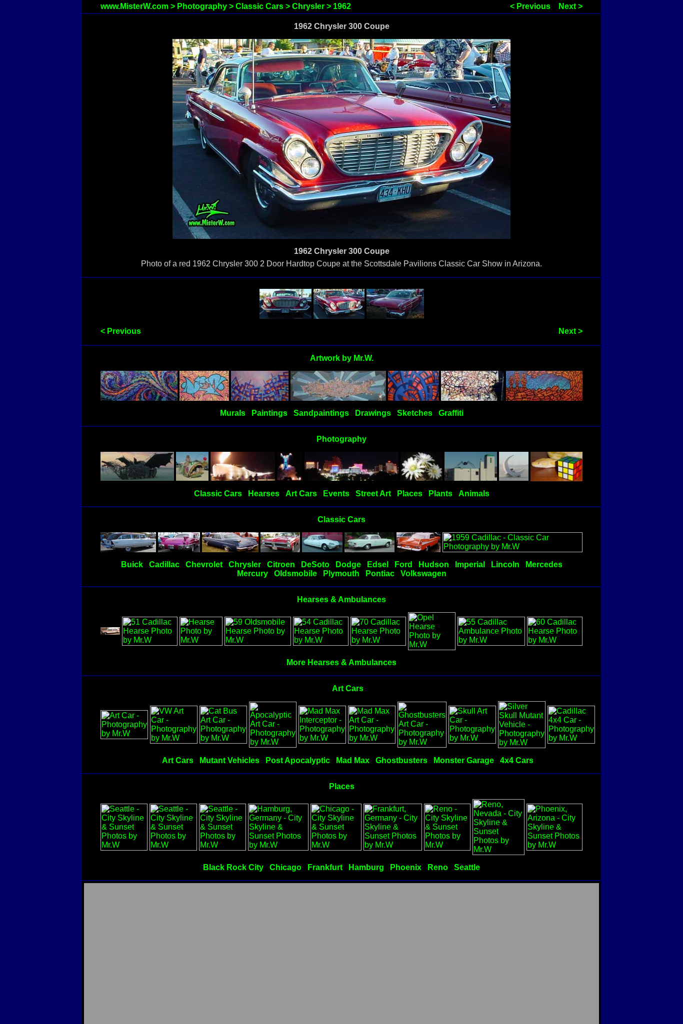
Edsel (377, 564)
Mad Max (353, 760)
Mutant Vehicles (230, 760)
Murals (233, 413)
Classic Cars (260, 6)
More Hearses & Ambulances (341, 662)
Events (336, 493)
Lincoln (505, 564)
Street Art (373, 493)
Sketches (414, 413)
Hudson (433, 564)
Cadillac (164, 564)
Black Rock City (233, 867)
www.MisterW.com (134, 6)
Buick (132, 564)
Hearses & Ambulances (341, 599)
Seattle (467, 867)
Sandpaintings (321, 413)
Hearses (264, 493)
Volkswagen (423, 573)
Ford (403, 564)
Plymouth (341, 573)
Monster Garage (464, 760)
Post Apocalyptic (298, 760)
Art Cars (301, 493)
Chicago (286, 867)
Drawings (373, 413)
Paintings (270, 413)
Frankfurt (325, 867)
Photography (202, 6)
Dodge (348, 564)
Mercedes (544, 564)
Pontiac (380, 573)
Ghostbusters (402, 760)
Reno (438, 867)
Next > (570, 6)
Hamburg (366, 867)
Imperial (470, 564)
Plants (440, 493)
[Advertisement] (341, 954)
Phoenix (406, 867)
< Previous (530, 6)
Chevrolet (204, 564)
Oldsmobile (295, 573)
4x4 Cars (517, 760)
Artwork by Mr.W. (342, 358)
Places (409, 493)
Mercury (252, 573)
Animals (474, 493)
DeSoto (315, 564)
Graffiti (451, 413)
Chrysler (308, 6)
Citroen (281, 564)
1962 (342, 6)
